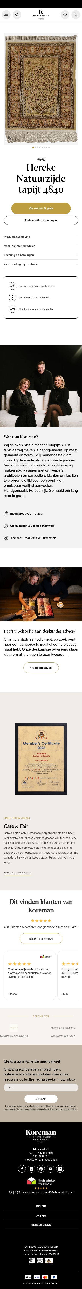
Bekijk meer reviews (41, 938)
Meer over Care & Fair (16, 872)
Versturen (41, 1098)
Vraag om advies (41, 667)
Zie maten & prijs (41, 208)
